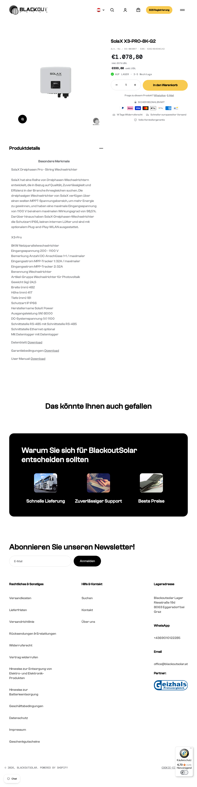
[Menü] (191, 749)
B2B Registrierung (159, 9)
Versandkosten (20, 598)
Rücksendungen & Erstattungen (32, 633)
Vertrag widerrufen (23, 657)
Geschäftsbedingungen (26, 706)
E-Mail (170, 95)
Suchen (87, 598)
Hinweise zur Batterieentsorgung (23, 692)
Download (35, 342)
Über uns (88, 622)
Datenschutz (18, 718)
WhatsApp (160, 95)
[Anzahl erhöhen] (135, 85)
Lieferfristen (18, 610)
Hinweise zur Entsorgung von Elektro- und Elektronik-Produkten (30, 673)
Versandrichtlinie (21, 622)
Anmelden (87, 561)
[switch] (184, 772)
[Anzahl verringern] (116, 85)
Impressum (17, 729)
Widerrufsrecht (20, 645)
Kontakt (87, 610)
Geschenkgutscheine (24, 741)
